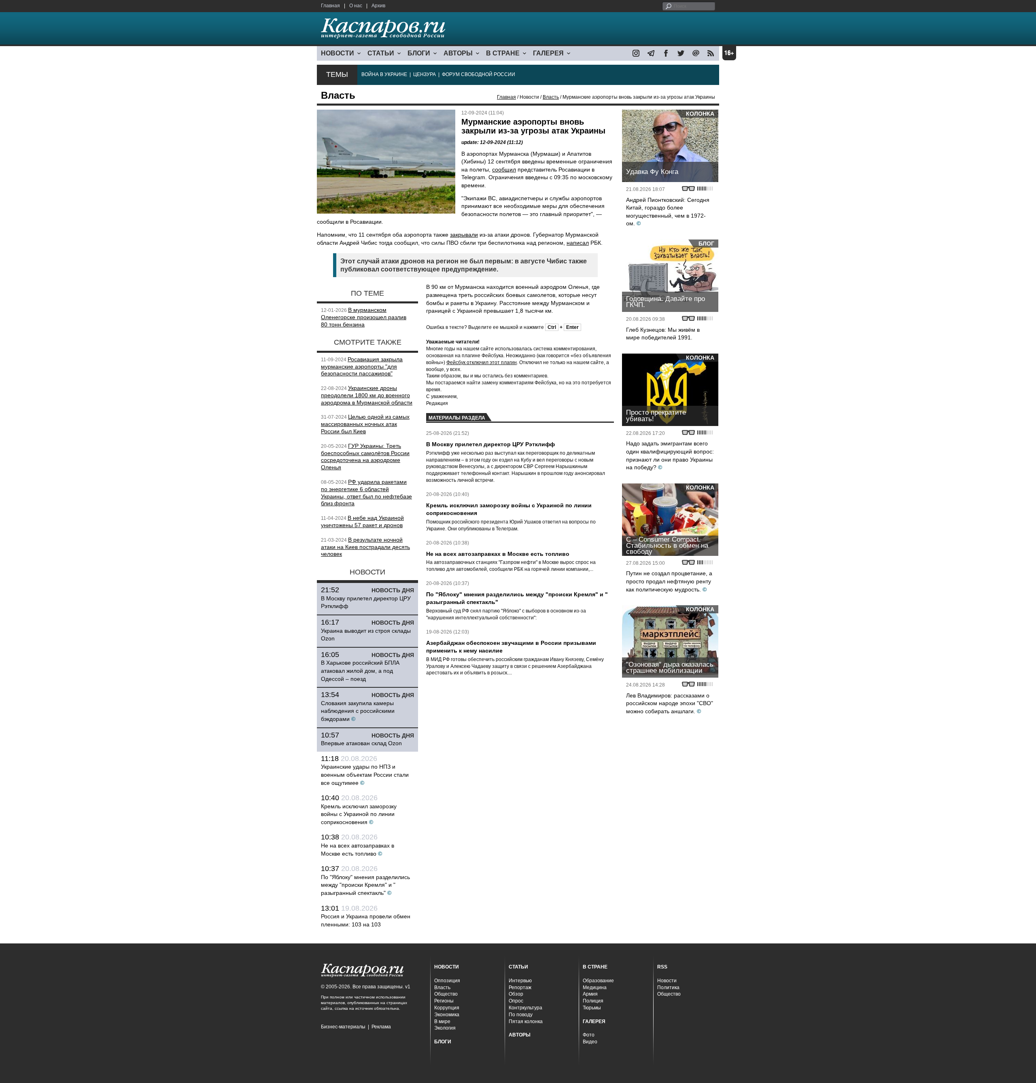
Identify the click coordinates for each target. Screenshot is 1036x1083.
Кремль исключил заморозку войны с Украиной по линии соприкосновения (359, 814)
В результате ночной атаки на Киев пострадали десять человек (365, 546)
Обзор (516, 994)
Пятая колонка (526, 1021)
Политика (668, 987)
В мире (442, 1021)
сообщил (504, 169)
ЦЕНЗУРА (424, 74)
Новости (667, 980)
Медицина (595, 987)
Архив (378, 5)
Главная (330, 5)
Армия (590, 994)
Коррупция (446, 1008)
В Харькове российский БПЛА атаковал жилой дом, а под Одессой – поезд (360, 670)
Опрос (516, 1001)
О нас (355, 5)
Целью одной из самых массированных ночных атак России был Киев (365, 423)
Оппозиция (447, 980)
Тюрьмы (592, 1008)
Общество (446, 994)
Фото (588, 1035)
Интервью (520, 980)
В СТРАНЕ (503, 53)
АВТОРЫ (458, 53)
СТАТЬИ (380, 53)
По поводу (521, 1014)
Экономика (446, 1014)
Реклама (381, 1027)
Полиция (593, 1001)
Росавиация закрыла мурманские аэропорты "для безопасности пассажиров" (362, 366)
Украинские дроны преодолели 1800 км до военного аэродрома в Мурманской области (366, 395)
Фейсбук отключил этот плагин (481, 362)
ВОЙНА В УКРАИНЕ (384, 74)
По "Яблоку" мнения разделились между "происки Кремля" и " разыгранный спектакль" (365, 885)
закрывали (464, 234)
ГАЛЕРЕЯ (548, 53)
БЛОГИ (419, 53)
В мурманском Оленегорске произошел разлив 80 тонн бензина (363, 317)
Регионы (444, 1001)
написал (578, 242)
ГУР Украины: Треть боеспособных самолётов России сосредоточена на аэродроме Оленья (365, 457)
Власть (551, 97)
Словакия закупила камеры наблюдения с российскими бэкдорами (358, 711)
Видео (590, 1042)
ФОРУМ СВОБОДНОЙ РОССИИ (478, 74)
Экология (445, 1028)
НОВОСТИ (337, 53)
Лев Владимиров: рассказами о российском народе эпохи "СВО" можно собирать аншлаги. (669, 703)
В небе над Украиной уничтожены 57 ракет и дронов (362, 521)
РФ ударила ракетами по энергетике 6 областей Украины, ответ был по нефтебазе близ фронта (366, 493)
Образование (598, 980)
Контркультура (525, 1008)
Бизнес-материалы (343, 1027)
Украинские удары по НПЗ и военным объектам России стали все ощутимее (365, 774)
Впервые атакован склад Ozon (361, 743)
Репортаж (520, 987)
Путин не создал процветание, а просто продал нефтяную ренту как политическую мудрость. (669, 581)
